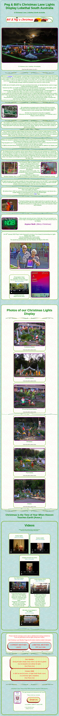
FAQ (35, 194)
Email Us (34, 700)
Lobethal (10, 76)
